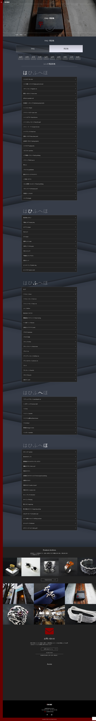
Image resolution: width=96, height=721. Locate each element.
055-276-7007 (50, 652)
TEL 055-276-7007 (45, 709)
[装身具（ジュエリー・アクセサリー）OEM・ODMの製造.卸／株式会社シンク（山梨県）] (6, 2)
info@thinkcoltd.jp (49, 711)
